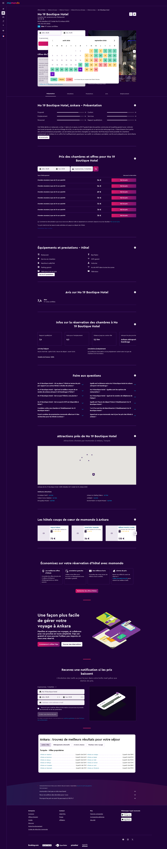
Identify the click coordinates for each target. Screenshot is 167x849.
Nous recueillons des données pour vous (54, 795)
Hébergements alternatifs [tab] (61, 745)
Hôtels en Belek (92, 757)
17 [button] (52, 65)
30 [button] (80, 69)
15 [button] (75, 60)
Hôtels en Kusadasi (46, 765)
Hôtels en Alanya (45, 760)
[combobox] (62, 691)
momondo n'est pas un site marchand (53, 791)
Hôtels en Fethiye (45, 762)
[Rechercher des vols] (3, 9)
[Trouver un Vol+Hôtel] (3, 21)
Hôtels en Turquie (64, 10)
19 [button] (62, 65)
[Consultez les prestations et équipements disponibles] (135, 247)
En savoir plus (115, 221)
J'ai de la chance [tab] (79, 745)
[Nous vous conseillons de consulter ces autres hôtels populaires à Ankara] (135, 519)
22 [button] (76, 65)
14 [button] (71, 60)
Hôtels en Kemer (92, 762)
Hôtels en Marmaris (46, 768)
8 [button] (75, 55)
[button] (3, 3)
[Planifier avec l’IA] (3, 25)
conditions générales (68, 718)
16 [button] (80, 60)
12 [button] (62, 60)
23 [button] (80, 65)
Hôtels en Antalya (92, 754)
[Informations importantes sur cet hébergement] (135, 324)
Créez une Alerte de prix (119, 578)
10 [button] (52, 60)
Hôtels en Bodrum (46, 757)
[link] (87, 591)
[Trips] (3, 31)
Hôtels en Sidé (91, 760)
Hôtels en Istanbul (45, 754)
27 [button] (66, 69)
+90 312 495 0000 (44, 23)
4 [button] (57, 55)
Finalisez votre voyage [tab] (95, 745)
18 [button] (57, 65)
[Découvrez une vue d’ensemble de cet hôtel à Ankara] (135, 105)
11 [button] (57, 60)
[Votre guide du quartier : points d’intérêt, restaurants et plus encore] (135, 436)
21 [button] (71, 65)
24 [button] (52, 69)
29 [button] (76, 69)
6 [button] (66, 55)
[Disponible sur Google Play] (126, 814)
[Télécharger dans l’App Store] (126, 819)
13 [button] (66, 60)
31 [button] (52, 74)
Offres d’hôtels (41, 10)
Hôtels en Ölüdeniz (93, 768)
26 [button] (62, 69)
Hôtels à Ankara (91, 10)
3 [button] (52, 55)
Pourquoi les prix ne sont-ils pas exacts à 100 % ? (57, 798)
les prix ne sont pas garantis (84, 785)
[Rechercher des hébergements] (3, 13)
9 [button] (80, 55)
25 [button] (57, 69)
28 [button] (71, 69)
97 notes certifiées (51, 26)
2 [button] (80, 51)
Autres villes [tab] (45, 745)
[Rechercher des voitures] (3, 17)
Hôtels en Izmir (91, 765)
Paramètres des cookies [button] (45, 228)
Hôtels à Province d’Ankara (78, 10)
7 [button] (86, 55)
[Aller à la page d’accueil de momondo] (13, 3)
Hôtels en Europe (52, 10)
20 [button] (66, 65)
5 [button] (61, 55)
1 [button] (75, 51)
